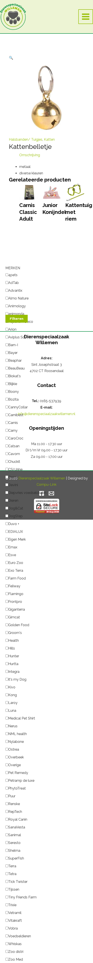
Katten (49, 139)
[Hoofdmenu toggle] (85, 16)
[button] (11, 58)
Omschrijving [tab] (29, 155)
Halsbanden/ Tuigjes (25, 139)
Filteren (16, 319)
